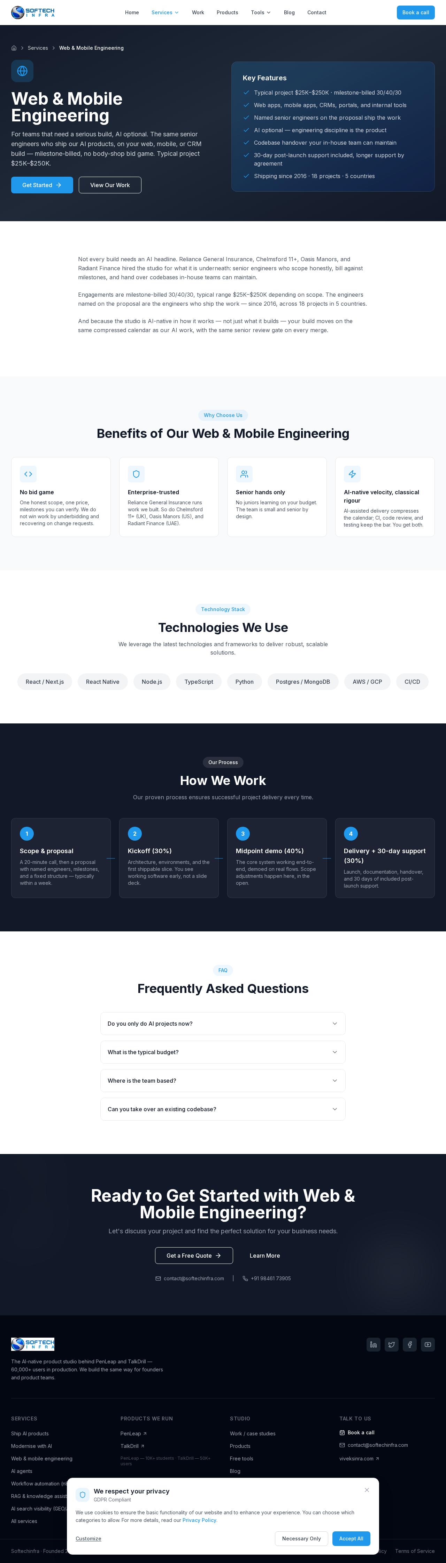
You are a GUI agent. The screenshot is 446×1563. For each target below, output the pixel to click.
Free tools (241, 1458)
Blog (289, 12)
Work (198, 12)
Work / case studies (253, 1433)
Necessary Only (301, 1538)
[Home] (14, 48)
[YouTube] (428, 1345)
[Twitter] (392, 1345)
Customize (88, 1538)
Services (162, 12)
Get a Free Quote (189, 1255)
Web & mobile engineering (41, 1458)
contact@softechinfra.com (194, 1278)
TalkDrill (130, 1446)
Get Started (37, 185)
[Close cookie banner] (366, 1489)
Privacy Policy (199, 1520)
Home (132, 12)
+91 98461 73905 (271, 1278)
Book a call (415, 12)
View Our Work (110, 185)
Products (227, 12)
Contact (316, 12)
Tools (257, 12)
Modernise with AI (31, 1446)
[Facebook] (410, 1345)
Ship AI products (30, 1433)
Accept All (351, 1538)
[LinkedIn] (373, 1345)
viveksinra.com (356, 1458)
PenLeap (131, 1433)
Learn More (265, 1255)
